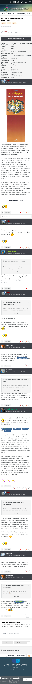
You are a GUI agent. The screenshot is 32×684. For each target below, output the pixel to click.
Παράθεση (7, 212)
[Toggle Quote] (4, 261)
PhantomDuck (7, 304)
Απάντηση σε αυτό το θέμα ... (13, 633)
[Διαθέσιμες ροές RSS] (29, 655)
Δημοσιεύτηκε (16, 82)
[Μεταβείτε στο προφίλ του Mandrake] (3, 346)
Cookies (26, 665)
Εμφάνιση (25, 664)
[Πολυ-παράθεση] (2, 212)
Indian (23, 261)
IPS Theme (5, 664)
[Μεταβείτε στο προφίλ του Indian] (3, 81)
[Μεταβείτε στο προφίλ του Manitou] (3, 371)
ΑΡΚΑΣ (13, 77)
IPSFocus (12, 664)
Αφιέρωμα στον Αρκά (16, 200)
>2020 (16, 33)
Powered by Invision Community (16, 669)
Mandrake (24, 379)
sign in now (10, 626)
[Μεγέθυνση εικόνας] (15, 102)
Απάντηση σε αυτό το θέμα (16, 38)
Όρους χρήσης (13, 681)
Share (8, 643)
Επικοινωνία (19, 665)
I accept (28, 680)
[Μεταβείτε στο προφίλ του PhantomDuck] (3, 252)
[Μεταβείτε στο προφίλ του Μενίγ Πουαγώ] (3, 410)
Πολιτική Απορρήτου (9, 665)
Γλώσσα (18, 664)
